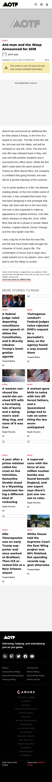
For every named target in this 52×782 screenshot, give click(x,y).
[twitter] (18, 656)
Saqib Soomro (9, 432)
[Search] (36, 4)
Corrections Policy (11, 671)
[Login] (47, 4)
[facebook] (25, 656)
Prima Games (26, 712)
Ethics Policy (33, 671)
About (5, 668)
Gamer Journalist (26, 728)
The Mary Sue (26, 740)
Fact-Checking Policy (13, 675)
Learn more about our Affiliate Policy (16, 279)
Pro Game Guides (26, 697)
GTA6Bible (26, 755)
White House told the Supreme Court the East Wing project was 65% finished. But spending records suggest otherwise (38, 549)
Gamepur (26, 705)
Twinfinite (26, 701)
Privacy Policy (9, 679)
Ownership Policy (36, 675)
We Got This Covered (26, 720)
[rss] (5, 656)
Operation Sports (26, 736)
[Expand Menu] (41, 4)
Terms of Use (33, 679)
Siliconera (26, 716)
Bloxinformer (26, 751)
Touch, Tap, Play (26, 743)
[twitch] (11, 656)
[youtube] (32, 656)
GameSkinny (26, 732)
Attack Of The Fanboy (26, 709)
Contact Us (32, 668)
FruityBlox (26, 747)
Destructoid (26, 724)
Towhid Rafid (8, 361)
